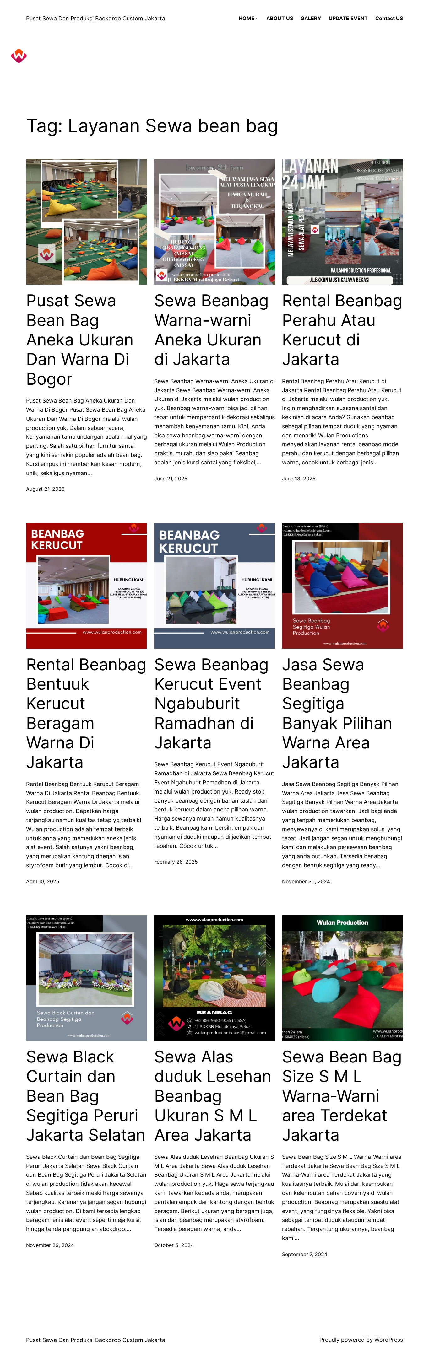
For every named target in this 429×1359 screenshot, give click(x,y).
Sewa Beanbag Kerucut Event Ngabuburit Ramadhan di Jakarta (211, 704)
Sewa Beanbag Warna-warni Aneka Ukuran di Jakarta (211, 330)
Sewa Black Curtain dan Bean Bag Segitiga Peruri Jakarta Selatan (85, 1096)
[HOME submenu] (257, 18)
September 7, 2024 (304, 1254)
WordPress (388, 1339)
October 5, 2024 (174, 1245)
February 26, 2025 (176, 862)
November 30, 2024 (306, 881)
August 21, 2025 (45, 489)
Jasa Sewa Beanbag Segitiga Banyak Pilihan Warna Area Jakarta (337, 713)
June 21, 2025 (170, 478)
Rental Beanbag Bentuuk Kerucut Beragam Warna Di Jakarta (86, 713)
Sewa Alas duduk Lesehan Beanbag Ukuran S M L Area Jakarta (212, 1096)
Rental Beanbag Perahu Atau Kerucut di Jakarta (342, 330)
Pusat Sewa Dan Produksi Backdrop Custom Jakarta (95, 18)
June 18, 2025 (299, 478)
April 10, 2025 (42, 881)
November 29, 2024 (50, 1245)
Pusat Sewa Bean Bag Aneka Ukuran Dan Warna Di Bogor (79, 340)
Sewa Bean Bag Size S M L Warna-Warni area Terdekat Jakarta (342, 1096)
